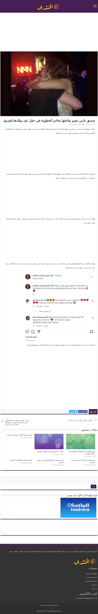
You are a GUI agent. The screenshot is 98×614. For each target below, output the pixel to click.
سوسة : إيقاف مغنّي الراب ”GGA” (80, 419)
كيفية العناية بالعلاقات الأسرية (21, 460)
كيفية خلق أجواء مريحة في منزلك (19, 435)
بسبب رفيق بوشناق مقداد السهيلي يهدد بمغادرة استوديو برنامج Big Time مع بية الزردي (17, 421)
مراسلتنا (94, 585)
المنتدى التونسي (91, 577)
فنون (70, 124)
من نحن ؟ (94, 588)
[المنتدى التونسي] (49, 6)
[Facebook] (51, 608)
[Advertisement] (49, 32)
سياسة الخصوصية (91, 581)
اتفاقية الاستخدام (91, 573)
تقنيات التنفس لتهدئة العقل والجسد (50, 451)
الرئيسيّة (79, 124)
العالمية (74, 124)
